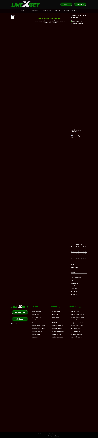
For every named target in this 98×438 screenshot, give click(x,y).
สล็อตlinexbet (74, 283)
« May (72, 264)
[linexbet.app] (25, 4)
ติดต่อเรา (74, 10)
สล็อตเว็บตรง (34, 10)
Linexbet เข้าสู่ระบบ (76, 277)
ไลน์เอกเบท (74, 294)
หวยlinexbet (74, 288)
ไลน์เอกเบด (74, 291)
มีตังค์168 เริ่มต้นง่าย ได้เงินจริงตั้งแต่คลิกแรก (50, 18)
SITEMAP (61, 436)
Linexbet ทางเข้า (75, 275)
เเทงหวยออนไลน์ (46, 10)
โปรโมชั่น (57, 10)
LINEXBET (24, 10)
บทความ (66, 10)
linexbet (73, 272)
